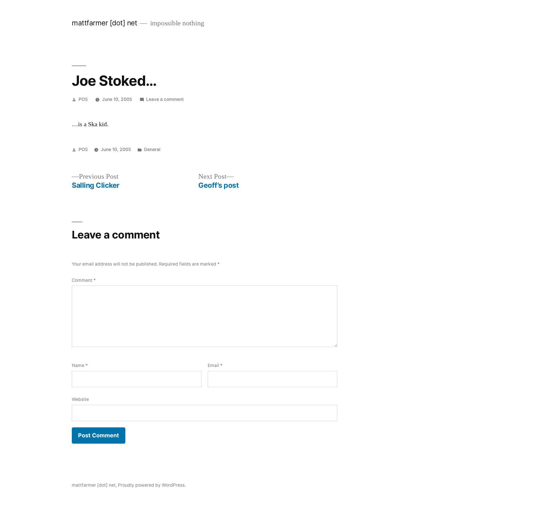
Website (80, 399)
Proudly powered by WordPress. (152, 485)
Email (215, 365)
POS (83, 99)
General (152, 149)
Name (80, 365)
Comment (84, 280)
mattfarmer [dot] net (104, 23)
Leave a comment (165, 99)
